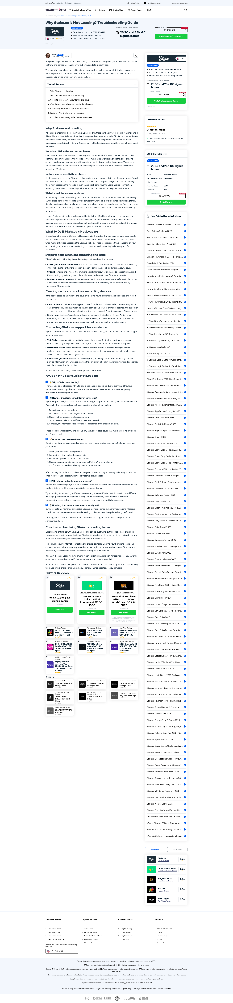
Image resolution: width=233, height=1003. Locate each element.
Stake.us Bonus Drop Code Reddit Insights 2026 (166, 456)
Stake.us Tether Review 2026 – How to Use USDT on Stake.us (166, 771)
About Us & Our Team (164, 929)
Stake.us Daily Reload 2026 (159, 527)
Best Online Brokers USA (81, 10)
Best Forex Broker (54, 932)
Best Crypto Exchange (56, 939)
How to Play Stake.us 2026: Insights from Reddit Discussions (166, 301)
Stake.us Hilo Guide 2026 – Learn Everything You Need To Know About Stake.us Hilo (166, 636)
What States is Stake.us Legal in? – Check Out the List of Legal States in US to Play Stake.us (166, 829)
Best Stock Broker (54, 936)
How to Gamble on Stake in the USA (163, 289)
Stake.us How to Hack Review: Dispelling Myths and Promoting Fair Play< (166, 643)
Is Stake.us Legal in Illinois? (158, 347)
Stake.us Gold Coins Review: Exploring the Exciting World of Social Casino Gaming (166, 630)
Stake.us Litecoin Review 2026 (160, 668)
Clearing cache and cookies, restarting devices (71, 104)
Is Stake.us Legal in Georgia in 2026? (163, 340)
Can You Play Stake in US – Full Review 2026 (166, 256)
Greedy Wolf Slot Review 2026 (160, 263)
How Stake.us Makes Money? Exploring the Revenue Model (166, 276)
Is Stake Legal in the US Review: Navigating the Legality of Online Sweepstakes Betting (166, 334)
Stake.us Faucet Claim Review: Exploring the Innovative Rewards (166, 572)
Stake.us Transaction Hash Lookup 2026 (165, 778)
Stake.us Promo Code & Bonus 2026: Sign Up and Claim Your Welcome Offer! (166, 720)
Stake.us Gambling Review (159, 597)
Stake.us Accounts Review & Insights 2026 (166, 398)
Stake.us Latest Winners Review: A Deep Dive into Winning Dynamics (166, 655)
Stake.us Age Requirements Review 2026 (165, 404)
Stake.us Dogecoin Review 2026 (161, 540)
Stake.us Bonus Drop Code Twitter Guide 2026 (166, 462)
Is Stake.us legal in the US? (159, 353)
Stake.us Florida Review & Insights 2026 (164, 578)
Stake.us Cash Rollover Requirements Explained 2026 (166, 482)
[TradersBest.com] (56, 10)
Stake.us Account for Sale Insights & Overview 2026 (166, 392)
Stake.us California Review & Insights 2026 (166, 475)
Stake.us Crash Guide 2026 (159, 501)
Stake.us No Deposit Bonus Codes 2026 (165, 694)
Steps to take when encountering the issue (69, 100)
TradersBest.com (51, 16)
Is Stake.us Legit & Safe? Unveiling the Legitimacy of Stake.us (166, 359)
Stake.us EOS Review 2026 (159, 552)
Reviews (102, 10)
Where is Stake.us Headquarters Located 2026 (166, 836)
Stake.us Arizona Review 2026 (160, 417)
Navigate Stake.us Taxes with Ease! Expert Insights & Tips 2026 (166, 372)
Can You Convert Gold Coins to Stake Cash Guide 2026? (166, 250)
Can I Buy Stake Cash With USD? (161, 244)
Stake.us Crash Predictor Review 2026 (164, 507)
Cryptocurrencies (127, 936)
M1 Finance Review (90, 932)
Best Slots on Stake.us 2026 (159, 231)
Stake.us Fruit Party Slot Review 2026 (163, 591)
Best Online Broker (54, 929)
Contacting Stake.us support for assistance (69, 108)
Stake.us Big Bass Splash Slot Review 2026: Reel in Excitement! (166, 430)
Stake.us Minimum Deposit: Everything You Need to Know (166, 688)
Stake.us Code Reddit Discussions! (162, 488)
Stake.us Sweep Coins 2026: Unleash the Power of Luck (166, 752)
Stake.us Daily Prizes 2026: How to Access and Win (166, 520)
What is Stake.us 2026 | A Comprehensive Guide (166, 823)
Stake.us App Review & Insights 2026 (163, 411)
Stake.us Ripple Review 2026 (160, 739)
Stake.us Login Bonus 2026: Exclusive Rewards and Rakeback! (166, 675)
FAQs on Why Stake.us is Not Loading (67, 113)
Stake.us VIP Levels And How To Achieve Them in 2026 (166, 797)
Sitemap (160, 932)
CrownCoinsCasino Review (167, 871)
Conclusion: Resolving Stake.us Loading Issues (71, 117)
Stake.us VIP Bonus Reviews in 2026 (163, 791)
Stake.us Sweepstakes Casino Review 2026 (166, 758)
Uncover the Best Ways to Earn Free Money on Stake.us (166, 816)
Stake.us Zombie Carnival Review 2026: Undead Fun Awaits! (166, 810)
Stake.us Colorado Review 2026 (161, 495)
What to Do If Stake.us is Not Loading (67, 95)
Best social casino (156, 129)
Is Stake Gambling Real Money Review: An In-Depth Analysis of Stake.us (166, 327)
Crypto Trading (136, 10)
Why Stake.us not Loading (62, 91)
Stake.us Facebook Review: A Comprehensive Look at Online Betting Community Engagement (166, 565)
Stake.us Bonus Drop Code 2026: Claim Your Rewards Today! (166, 449)
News (152, 10)
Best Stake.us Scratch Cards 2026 (162, 237)
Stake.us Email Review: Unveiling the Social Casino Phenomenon (166, 546)
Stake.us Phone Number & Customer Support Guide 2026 (166, 707)
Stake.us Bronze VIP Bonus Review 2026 (165, 469)
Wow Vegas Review (164, 901)
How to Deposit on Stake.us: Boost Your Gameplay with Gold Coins (166, 282)
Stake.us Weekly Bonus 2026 (160, 803)
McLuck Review (163, 891)
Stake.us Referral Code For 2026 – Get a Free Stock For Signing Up (166, 733)
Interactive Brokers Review (93, 936)
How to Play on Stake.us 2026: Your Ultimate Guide (166, 295)
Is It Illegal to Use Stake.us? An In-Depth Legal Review (166, 314)
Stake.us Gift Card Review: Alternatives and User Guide (166, 610)
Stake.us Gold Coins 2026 (158, 617)
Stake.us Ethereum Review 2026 (161, 559)
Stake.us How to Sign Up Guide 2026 (163, 649)
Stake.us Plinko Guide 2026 (159, 713)
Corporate (161, 943)
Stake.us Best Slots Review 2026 (161, 424)
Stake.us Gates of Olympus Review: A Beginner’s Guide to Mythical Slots (166, 604)
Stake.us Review (163, 861)
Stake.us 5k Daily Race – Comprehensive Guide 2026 (166, 385)
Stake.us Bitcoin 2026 (156, 437)
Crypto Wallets (118, 10)
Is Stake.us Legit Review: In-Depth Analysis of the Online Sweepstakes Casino (166, 366)
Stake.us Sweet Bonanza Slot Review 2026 (166, 765)
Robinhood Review (91, 939)
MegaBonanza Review (165, 881)
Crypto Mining (126, 939)
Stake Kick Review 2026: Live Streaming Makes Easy (166, 379)
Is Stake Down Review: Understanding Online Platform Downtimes (166, 321)
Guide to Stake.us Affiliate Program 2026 (165, 269)
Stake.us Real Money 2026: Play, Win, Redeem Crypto (166, 726)
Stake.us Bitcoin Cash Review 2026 (162, 443)
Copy (185, 29)
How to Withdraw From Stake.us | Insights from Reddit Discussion (166, 308)
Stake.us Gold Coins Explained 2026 (163, 623)
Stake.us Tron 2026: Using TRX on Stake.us (166, 784)
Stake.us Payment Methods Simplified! (164, 700)
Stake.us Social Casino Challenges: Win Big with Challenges (166, 746)
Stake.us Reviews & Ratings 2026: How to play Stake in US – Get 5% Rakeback (166, 224)
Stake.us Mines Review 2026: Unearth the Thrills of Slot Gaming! (166, 681)
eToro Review (89, 929)
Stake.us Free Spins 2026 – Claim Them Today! (166, 585)
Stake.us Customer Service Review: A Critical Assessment (166, 514)
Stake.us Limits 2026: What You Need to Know (166, 662)
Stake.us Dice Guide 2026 (158, 533)
